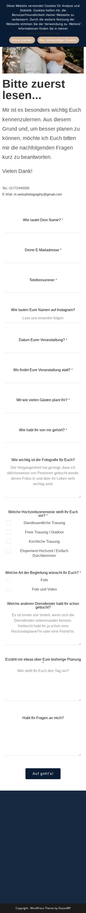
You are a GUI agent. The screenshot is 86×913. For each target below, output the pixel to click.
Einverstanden (22, 40)
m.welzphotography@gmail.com (38, 194)
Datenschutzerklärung (42, 33)
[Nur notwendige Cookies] (80, 23)
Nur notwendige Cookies (58, 40)
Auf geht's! (43, 774)
